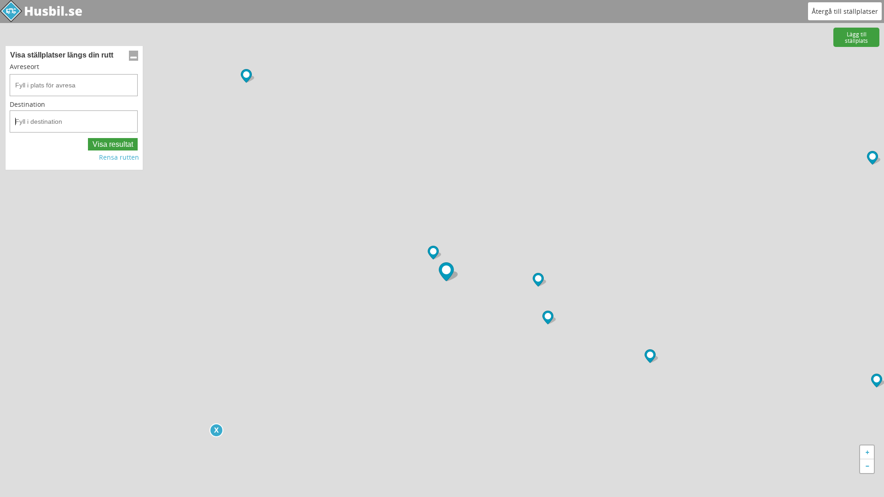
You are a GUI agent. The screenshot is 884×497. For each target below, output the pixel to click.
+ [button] (867, 452)
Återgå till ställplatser (845, 11)
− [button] (867, 465)
